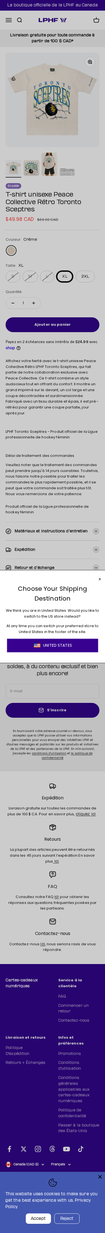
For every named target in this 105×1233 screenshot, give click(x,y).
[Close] (100, 1177)
